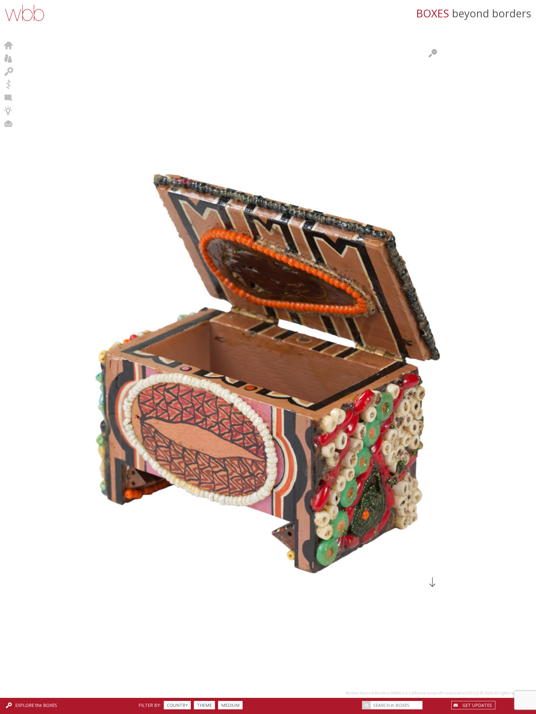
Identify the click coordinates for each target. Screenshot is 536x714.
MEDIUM (230, 705)
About (8, 58)
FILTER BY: (150, 705)
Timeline (8, 84)
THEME (204, 705)
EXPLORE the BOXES (36, 705)
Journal (8, 97)
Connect (8, 124)
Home (8, 45)
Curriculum (8, 111)
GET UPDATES (477, 705)
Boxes (8, 71)
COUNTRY (177, 705)
